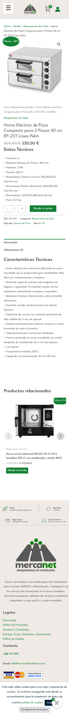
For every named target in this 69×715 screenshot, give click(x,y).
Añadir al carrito (43, 208)
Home (7, 26)
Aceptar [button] (51, 703)
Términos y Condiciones (16, 630)
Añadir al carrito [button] (17, 470)
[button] (58, 44)
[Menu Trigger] (8, 8)
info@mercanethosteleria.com (28, 663)
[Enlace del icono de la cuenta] (57, 9)
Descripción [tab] (10, 242)
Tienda (17, 26)
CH (43, 223)
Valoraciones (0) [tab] (13, 250)
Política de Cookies (13, 639)
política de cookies (32, 702)
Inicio (6, 107)
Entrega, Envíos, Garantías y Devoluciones (27, 634)
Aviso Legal (9, 620)
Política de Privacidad (15, 625)
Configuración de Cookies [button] (34, 709)
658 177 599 (11, 654)
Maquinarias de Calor (36, 26)
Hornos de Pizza (22, 223)
